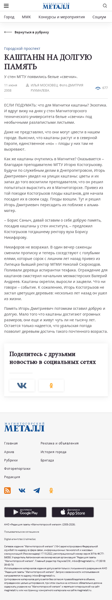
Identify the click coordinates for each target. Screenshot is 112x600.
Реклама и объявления (60, 443)
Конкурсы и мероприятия (62, 16)
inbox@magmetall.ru (83, 561)
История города (54, 452)
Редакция (12, 477)
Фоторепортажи (17, 468)
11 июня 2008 (10, 88)
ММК (26, 16)
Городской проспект (22, 48)
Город (9, 16)
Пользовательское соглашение (21, 531)
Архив (9, 452)
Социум (99, 16)
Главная (11, 443)
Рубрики (11, 460)
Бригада (47, 460)
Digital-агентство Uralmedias (20, 539)
